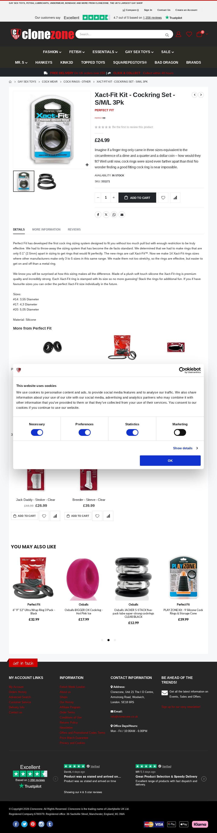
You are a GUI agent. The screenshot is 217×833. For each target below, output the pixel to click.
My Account (16, 686)
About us (65, 692)
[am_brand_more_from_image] (52, 348)
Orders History (18, 692)
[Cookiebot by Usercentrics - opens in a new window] (182, 370)
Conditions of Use (71, 717)
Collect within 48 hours (143, 73)
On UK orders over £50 (77, 73)
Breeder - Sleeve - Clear (88, 499)
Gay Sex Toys (27, 81)
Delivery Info (16, 707)
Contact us (15, 712)
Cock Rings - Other (77, 81)
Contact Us (164, 10)
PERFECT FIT (104, 110)
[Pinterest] (33, 824)
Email (121, 214)
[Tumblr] (50, 824)
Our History (67, 702)
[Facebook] (16, 824)
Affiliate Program (70, 707)
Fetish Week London (72, 686)
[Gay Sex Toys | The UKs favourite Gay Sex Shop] (42, 34)
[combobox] (124, 34)
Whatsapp (114, 214)
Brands (193, 62)
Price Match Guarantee (74, 737)
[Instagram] (41, 824)
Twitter (106, 214)
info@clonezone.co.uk (124, 716)
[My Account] (178, 34)
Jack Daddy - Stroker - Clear (35, 499)
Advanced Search (20, 697)
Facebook (98, 214)
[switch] (85, 432)
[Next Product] (201, 95)
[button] (87, 165)
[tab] (19, 230)
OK (170, 460)
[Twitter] (24, 824)
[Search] (167, 34)
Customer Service (20, 702)
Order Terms (67, 712)
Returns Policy (69, 722)
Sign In (148, 10)
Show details (182, 448)
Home (10, 81)
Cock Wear (50, 81)
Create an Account (186, 10)
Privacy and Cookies (72, 743)
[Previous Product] (195, 95)
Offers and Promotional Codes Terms (82, 732)
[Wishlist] (188, 34)
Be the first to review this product (132, 127)
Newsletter (66, 727)
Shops (64, 697)
